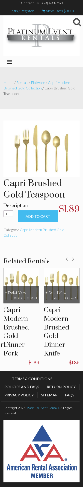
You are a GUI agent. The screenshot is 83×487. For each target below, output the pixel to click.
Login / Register (21, 11)
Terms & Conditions (32, 378)
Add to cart (38, 216)
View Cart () (59, 11)
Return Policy (61, 386)
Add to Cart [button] (26, 297)
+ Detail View (15, 292)
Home (8, 82)
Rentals (22, 82)
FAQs (69, 395)
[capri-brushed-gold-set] (41, 148)
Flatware (38, 82)
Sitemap (49, 395)
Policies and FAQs (21, 386)
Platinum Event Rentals (43, 408)
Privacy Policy (19, 395)
